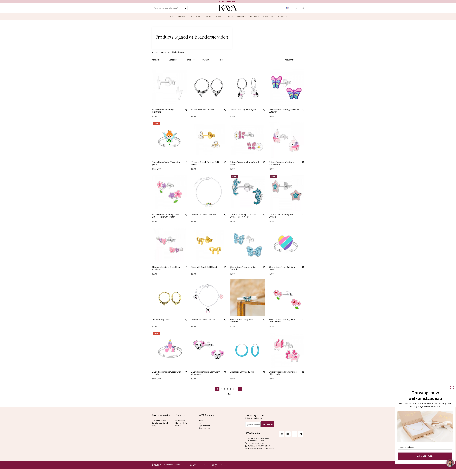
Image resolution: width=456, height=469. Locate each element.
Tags (168, 52)
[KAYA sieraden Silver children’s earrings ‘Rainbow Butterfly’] (286, 87)
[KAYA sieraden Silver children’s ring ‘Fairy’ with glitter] (169, 140)
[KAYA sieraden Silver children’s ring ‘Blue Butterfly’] (247, 297)
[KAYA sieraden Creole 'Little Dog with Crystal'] (247, 87)
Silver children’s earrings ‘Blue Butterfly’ (243, 268)
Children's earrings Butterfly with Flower (244, 163)
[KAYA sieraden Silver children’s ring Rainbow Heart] (286, 245)
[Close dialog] (452, 387)
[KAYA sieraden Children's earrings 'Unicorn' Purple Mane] (286, 140)
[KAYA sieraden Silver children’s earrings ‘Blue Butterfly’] (247, 245)
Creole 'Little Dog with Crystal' (243, 110)
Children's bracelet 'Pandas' (203, 319)
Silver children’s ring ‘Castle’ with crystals (166, 373)
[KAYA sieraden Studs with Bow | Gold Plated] (208, 245)
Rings (218, 16)
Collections (268, 16)
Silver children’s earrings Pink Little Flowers (282, 320)
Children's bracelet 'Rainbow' (204, 214)
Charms (208, 16)
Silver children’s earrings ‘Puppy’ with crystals (205, 373)
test (200, 423)
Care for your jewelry (160, 423)
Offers (178, 425)
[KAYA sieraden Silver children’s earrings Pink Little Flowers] (286, 297)
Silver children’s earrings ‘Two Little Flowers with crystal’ (165, 215)
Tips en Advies (205, 425)
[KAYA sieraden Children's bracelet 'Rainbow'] (208, 192)
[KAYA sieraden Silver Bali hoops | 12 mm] (208, 87)
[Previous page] (217, 389)
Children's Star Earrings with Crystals (281, 215)
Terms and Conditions (192, 465)
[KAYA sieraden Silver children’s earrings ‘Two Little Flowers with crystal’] (169, 192)
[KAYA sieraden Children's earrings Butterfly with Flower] (247, 140)
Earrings (229, 16)
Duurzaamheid (204, 428)
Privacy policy (214, 465)
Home (162, 52)
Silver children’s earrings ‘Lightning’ (163, 111)
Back (156, 52)
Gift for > (241, 16)
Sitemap (224, 465)
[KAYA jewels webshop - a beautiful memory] (228, 8)
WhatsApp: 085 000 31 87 (259, 446)
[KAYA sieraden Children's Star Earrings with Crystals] (286, 192)
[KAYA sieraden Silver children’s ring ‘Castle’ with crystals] (169, 349)
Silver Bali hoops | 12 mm (202, 110)
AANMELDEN (425, 456)
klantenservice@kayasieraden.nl (261, 448)
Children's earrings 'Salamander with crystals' (283, 373)
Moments (254, 16)
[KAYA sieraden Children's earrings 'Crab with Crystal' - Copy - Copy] (247, 192)
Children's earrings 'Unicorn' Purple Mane (281, 163)
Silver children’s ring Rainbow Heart (282, 268)
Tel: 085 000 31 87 (256, 443)
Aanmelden (267, 424)
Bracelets (182, 16)
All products (180, 420)
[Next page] (240, 389)
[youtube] (294, 434)
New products (181, 423)
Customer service (159, 420)
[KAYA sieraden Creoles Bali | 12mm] (169, 297)
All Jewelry (282, 16)
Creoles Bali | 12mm (161, 319)
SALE (171, 16)
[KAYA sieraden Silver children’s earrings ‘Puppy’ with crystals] (208, 349)
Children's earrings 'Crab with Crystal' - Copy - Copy (243, 215)
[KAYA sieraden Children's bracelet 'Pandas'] (208, 297)
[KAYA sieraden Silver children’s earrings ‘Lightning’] (169, 87)
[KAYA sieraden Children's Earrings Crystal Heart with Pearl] (169, 245)
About (201, 420)
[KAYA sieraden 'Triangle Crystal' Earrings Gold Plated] (208, 140)
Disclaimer (207, 465)
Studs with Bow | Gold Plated (204, 267)
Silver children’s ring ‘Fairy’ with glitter (166, 163)
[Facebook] (281, 434)
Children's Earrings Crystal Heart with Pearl (166, 268)
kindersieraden (178, 52)
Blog (154, 425)
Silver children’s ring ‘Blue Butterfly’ (241, 320)
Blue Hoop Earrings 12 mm (242, 372)
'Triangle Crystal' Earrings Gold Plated (205, 163)
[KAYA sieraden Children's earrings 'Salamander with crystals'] (286, 349)
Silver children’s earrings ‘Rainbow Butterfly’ (284, 111)
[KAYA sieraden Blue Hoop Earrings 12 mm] (247, 349)
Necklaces (195, 16)
